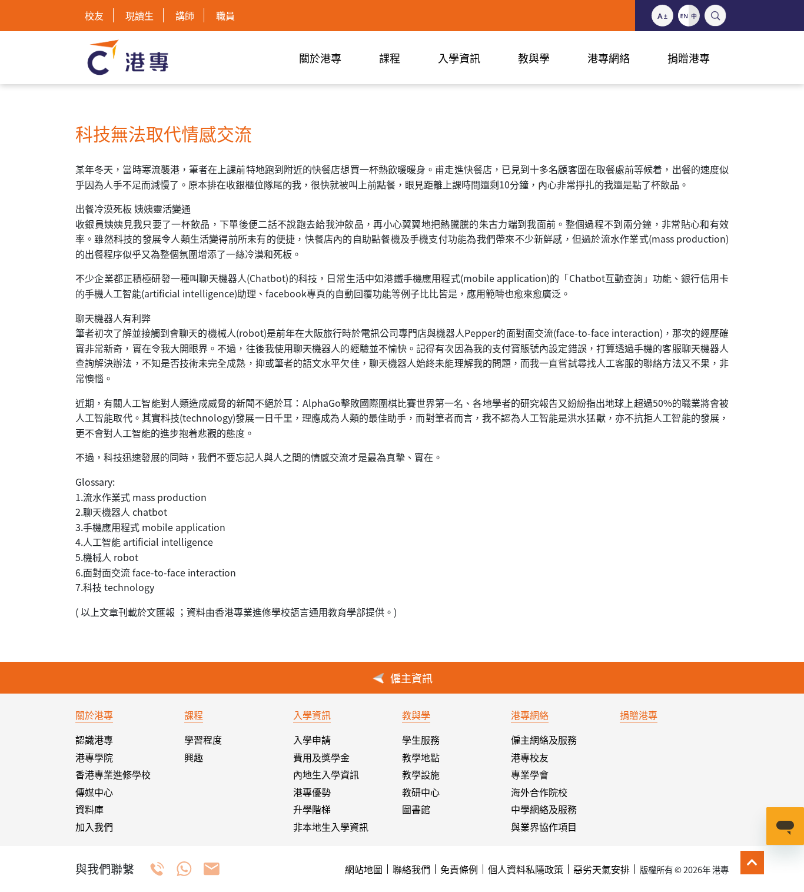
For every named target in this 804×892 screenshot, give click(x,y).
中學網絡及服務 (544, 809)
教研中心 (421, 792)
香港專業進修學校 (113, 774)
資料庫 (89, 809)
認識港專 (94, 739)
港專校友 (530, 757)
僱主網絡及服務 (544, 739)
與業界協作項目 (544, 827)
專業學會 (530, 774)
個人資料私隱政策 (525, 869)
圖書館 (416, 809)
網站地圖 (364, 869)
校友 (94, 15)
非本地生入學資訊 (330, 827)
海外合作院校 (539, 792)
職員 (225, 15)
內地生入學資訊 (326, 774)
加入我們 (94, 827)
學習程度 (203, 739)
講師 (184, 15)
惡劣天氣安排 (601, 869)
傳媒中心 (94, 792)
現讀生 (139, 15)
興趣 (193, 757)
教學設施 (421, 774)
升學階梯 (312, 809)
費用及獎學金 (321, 757)
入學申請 (312, 739)
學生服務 (421, 739)
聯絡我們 (411, 869)
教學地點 (421, 757)
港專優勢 (312, 792)
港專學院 (94, 757)
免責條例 (459, 869)
